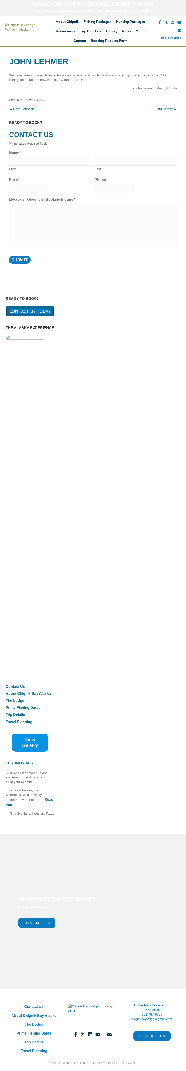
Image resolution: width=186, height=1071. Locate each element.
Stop (32, 821)
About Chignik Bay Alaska (28, 694)
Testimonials (65, 31)
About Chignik (67, 22)
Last (98, 169)
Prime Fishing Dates (23, 708)
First (12, 169)
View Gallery (30, 742)
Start (28, 821)
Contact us (44, 10)
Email (14, 180)
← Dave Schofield (22, 109)
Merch (141, 31)
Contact (79, 41)
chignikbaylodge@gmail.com (151, 1019)
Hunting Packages (130, 22)
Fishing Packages (97, 22)
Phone (100, 180)
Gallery (111, 31)
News (126, 31)
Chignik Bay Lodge (74, 1062)
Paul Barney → (166, 109)
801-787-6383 (171, 38)
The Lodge (15, 701)
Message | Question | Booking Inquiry (42, 199)
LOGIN (130, 1062)
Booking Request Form (109, 41)
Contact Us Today (30, 311)
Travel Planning (19, 722)
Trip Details (89, 31)
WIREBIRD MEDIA (112, 1062)
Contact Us (15, 686)
